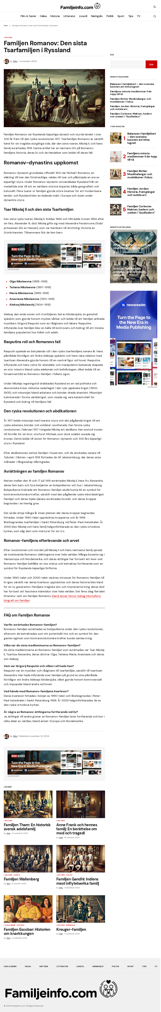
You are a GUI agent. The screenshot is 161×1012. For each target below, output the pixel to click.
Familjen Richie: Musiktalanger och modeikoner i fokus (130, 100)
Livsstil (17, 875)
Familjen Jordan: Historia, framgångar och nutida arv (132, 107)
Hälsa (28, 966)
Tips (144, 966)
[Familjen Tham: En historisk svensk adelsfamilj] (28, 804)
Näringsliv (70, 925)
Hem (6, 25)
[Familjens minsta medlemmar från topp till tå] (115, 156)
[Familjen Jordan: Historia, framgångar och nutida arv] (115, 192)
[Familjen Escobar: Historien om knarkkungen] (28, 909)
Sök (112, 55)
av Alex (116, 252)
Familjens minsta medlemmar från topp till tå (131, 93)
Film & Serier (10, 925)
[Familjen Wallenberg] (28, 858)
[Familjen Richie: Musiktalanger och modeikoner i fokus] (115, 174)
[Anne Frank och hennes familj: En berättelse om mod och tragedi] (80, 804)
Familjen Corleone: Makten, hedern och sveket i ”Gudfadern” (131, 115)
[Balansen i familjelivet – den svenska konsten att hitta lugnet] (115, 138)
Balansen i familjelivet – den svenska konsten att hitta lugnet (132, 85)
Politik (69, 875)
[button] (154, 6)
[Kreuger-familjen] (80, 909)
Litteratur (62, 966)
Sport (117, 241)
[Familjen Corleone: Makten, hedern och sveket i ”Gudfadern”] (115, 209)
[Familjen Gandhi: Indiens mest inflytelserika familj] (80, 858)
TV (156, 966)
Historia (8, 37)
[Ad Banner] (54, 256)
